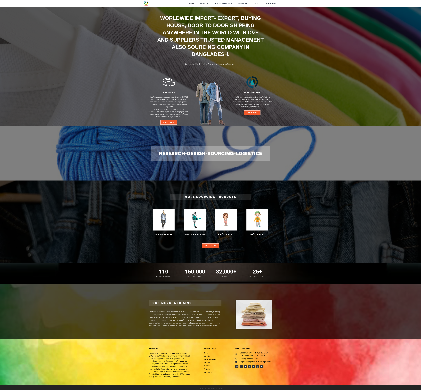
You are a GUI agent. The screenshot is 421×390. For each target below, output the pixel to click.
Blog (257, 4)
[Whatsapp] (236, 366)
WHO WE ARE (252, 92)
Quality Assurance (223, 4)
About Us (204, 4)
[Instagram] (249, 366)
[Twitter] (245, 366)
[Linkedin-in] (253, 366)
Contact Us (270, 4)
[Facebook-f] (241, 366)
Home (191, 4)
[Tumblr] (261, 366)
